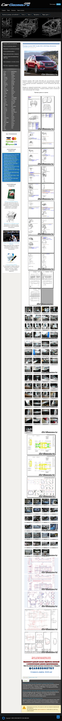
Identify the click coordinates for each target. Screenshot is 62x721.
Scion (4, 115)
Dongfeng (5, 84)
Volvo (12, 122)
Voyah (4, 123)
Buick (12, 74)
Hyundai (5, 93)
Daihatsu (5, 83)
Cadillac (13, 76)
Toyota (4, 120)
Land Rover (13, 99)
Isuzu (4, 94)
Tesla (12, 119)
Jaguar (4, 96)
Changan (5, 77)
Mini (4, 106)
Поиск (8, 10)
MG (12, 104)
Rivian (4, 112)
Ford (4, 87)
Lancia (4, 99)
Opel (12, 107)
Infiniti (12, 93)
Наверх (58, 717)
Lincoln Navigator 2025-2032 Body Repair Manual (11, 173)
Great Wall (5, 90)
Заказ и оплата (20, 10)
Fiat (12, 86)
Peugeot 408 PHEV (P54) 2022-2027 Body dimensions (11, 164)
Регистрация (52, 4)
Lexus (4, 100)
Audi (4, 73)
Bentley (13, 73)
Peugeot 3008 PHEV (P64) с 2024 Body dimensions (11, 176)
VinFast (13, 120)
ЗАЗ (12, 126)
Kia (4, 97)
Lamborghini (14, 97)
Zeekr (4, 125)
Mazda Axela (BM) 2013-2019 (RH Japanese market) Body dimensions (38, 683)
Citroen (5, 80)
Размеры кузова (31, 677)
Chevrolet (5, 78)
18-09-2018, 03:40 (26, 47)
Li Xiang (13, 100)
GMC (36, 677)
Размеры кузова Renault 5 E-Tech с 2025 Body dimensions (11, 167)
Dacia (4, 81)
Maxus (4, 103)
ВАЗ (4, 126)
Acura (4, 71)
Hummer (13, 91)
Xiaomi (12, 123)
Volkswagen (6, 122)
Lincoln (5, 102)
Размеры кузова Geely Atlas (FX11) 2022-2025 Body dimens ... (11, 158)
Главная (4, 10)
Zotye (12, 125)
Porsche (5, 110)
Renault (13, 110)
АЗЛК (4, 129)
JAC (12, 94)
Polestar (5, 109)
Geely (12, 87)
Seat (12, 115)
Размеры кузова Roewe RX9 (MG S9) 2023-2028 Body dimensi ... (11, 155)
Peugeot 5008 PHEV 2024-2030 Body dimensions (11, 179)
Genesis (5, 89)
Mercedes (5, 104)
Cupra (12, 80)
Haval (12, 90)
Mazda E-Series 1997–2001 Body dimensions (33, 698)
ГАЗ (12, 128)
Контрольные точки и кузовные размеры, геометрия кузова (3, 718)
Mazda (12, 103)
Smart (4, 116)
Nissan (4, 107)
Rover (4, 113)
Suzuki (4, 119)
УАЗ (4, 128)
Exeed (12, 84)
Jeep (12, 96)
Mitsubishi (13, 106)
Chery (12, 77)
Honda (4, 91)
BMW (4, 74)
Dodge (12, 83)
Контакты (13, 10)
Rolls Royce (14, 112)
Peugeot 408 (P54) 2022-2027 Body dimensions (11, 170)
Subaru (12, 117)
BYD (4, 76)
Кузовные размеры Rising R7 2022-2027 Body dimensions (10, 161)
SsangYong (5, 117)
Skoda (12, 116)
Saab (12, 113)
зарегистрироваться (42, 709)
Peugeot (13, 109)
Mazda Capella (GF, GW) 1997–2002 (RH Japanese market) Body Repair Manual (40, 690)
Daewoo (13, 81)
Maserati (13, 102)
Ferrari (4, 86)
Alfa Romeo (13, 71)
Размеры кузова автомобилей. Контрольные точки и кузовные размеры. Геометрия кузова (16, 4)
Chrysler (13, 78)
